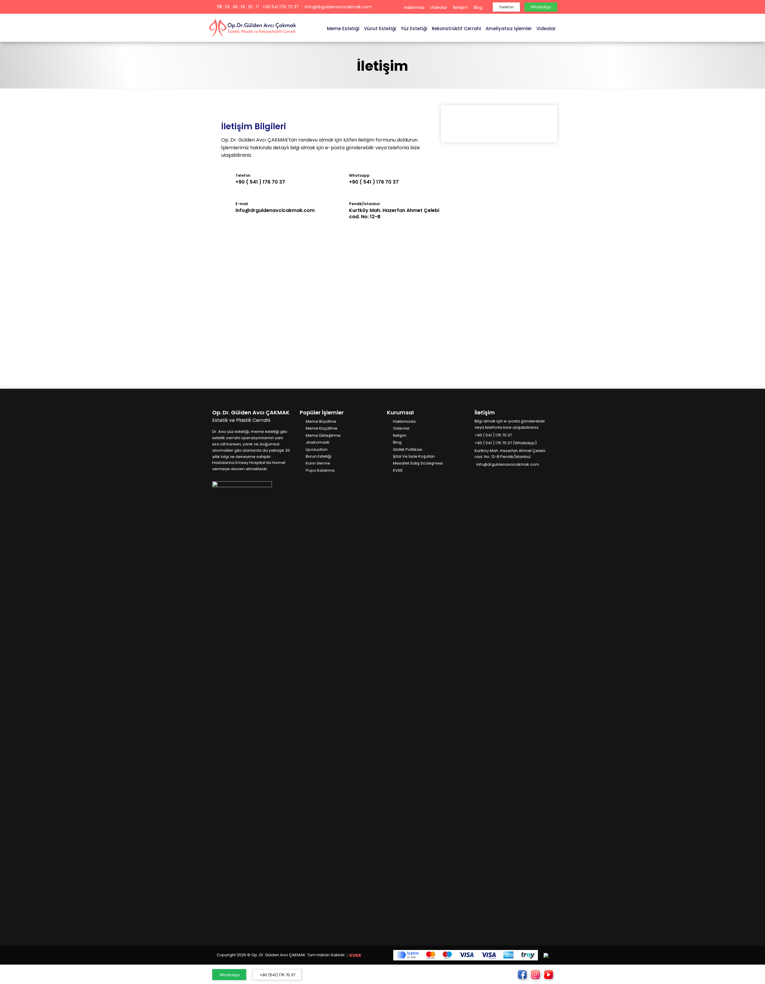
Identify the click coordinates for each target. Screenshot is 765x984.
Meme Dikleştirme (323, 435)
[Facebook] (476, 473)
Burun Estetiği (318, 456)
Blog (478, 7)
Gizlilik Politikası (407, 449)
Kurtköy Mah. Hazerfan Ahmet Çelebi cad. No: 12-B (394, 213)
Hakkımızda (404, 421)
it (257, 6)
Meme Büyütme (321, 421)
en (227, 6)
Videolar (438, 7)
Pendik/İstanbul (364, 203)
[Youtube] (494, 473)
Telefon (242, 175)
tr (219, 6)
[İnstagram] (485, 473)
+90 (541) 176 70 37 (277, 975)
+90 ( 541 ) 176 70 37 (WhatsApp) (506, 443)
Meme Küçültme (321, 428)
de (250, 6)
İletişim (460, 7)
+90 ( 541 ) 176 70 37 (260, 182)
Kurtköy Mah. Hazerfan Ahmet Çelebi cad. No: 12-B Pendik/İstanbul (510, 454)
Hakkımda (414, 7)
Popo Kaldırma (320, 470)
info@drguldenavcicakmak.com (338, 7)
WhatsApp (230, 975)
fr (243, 6)
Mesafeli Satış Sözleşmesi (418, 463)
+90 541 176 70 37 (280, 7)
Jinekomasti (317, 442)
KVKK (398, 470)
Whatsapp (359, 175)
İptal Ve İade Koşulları (414, 456)
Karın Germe (318, 463)
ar (235, 6)
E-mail (241, 203)
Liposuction (317, 449)
